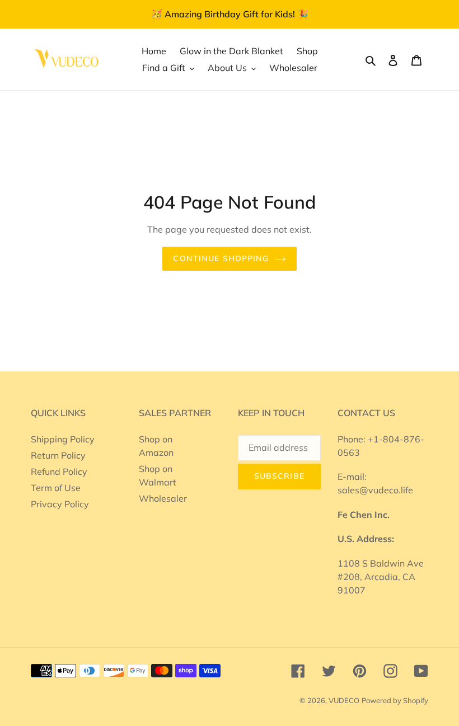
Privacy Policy (60, 504)
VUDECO (344, 700)
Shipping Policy (63, 439)
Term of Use (56, 487)
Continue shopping (221, 258)
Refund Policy (59, 471)
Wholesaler (163, 498)
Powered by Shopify (395, 700)
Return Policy (58, 455)
